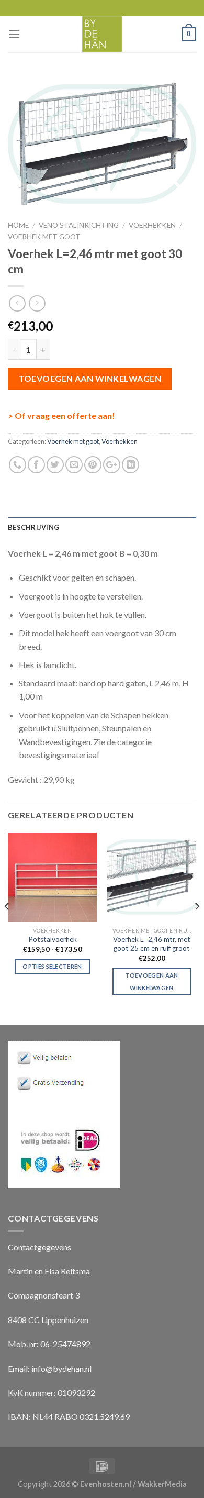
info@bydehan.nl (61, 1368)
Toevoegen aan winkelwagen (89, 378)
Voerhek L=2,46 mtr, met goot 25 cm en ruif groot (151, 944)
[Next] (196, 927)
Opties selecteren (52, 966)
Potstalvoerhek (52, 939)
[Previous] (7, 927)
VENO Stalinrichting (79, 225)
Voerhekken (152, 225)
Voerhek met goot (44, 236)
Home (18, 225)
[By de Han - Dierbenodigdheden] (102, 34)
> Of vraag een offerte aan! (61, 415)
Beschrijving (33, 527)
